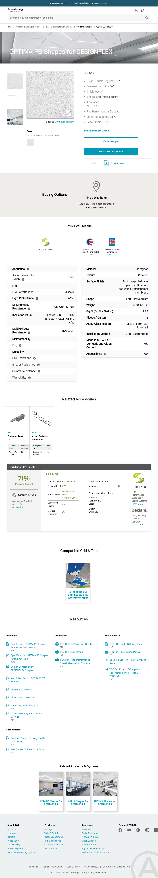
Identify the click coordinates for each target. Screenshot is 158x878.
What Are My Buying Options (21, 852)
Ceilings (48, 829)
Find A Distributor (89, 833)
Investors (11, 833)
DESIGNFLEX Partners (71, 652)
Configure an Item (64, 121)
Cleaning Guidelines (21, 689)
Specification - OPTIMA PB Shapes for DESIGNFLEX (29, 657)
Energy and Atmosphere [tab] (101, 493)
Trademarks (33, 866)
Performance (50, 848)
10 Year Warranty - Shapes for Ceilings (26, 715)
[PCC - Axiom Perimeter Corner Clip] (42, 420)
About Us (11, 829)
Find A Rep (86, 829)
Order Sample (110, 141)
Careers (11, 837)
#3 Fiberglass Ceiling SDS (25, 705)
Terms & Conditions (52, 866)
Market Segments (16, 848)
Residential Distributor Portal (95, 852)
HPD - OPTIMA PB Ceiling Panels (126, 644)
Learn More (137, 504)
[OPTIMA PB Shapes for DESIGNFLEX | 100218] (15, 81)
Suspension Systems (54, 837)
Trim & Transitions (52, 841)
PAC (10, 432)
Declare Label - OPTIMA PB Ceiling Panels (127, 661)
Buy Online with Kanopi (92, 848)
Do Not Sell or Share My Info (116, 866)
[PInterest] (138, 830)
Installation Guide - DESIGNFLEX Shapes (28, 680)
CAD (94, 163)
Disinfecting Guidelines (23, 697)
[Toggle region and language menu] (142, 10)
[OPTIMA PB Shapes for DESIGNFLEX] (15, 117)
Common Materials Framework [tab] (63, 481)
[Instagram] (147, 830)
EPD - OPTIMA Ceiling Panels (124, 652)
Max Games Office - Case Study (28, 749)
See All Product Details (97, 130)
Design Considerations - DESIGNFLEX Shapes (23, 668)
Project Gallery (88, 845)
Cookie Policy (73, 866)
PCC (34, 432)
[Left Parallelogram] (15, 99)
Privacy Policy (91, 866)
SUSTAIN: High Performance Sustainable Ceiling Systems (75, 661)
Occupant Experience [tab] (99, 481)
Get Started (17, 507)
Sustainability (13, 845)
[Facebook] (120, 830)
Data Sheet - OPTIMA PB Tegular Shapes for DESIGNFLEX (28, 645)
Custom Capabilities (53, 845)
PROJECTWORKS (89, 837)
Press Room (13, 841)
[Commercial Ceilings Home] (15, 10)
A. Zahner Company (100, 3)
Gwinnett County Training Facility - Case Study (29, 739)
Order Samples (88, 841)
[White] (30, 142)
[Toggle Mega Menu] (148, 10)
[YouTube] (129, 830)
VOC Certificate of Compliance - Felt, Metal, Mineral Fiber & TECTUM (126, 673)
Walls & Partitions (52, 833)
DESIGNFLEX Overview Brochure (77, 644)
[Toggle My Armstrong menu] (136, 10)
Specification (118, 163)
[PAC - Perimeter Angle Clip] (17, 420)
